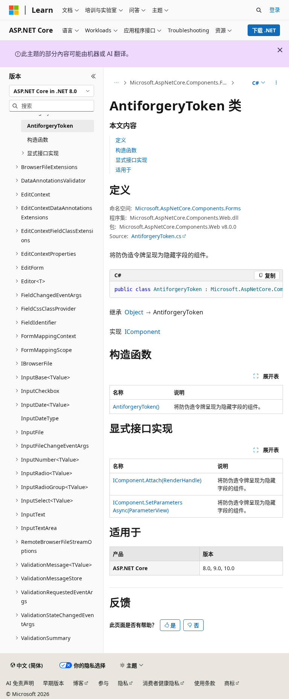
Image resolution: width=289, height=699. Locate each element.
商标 (229, 683)
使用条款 (204, 683)
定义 (121, 139)
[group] (196, 289)
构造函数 (126, 150)
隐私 (123, 683)
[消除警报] (280, 50)
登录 (274, 9)
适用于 (123, 169)
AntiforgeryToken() (136, 406)
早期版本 (53, 683)
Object (134, 312)
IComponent (142, 332)
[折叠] (93, 76)
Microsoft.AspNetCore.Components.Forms (179, 82)
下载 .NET (264, 30)
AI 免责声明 (20, 683)
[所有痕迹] (116, 83)
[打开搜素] (258, 10)
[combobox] (51, 91)
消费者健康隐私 (161, 683)
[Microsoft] (14, 10)
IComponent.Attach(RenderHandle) (157, 480)
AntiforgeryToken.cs (156, 236)
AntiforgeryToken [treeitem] (50, 125)
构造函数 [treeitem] (37, 139)
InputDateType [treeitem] (40, 418)
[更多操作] (276, 83)
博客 (78, 683)
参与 (103, 683)
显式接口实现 (131, 159)
